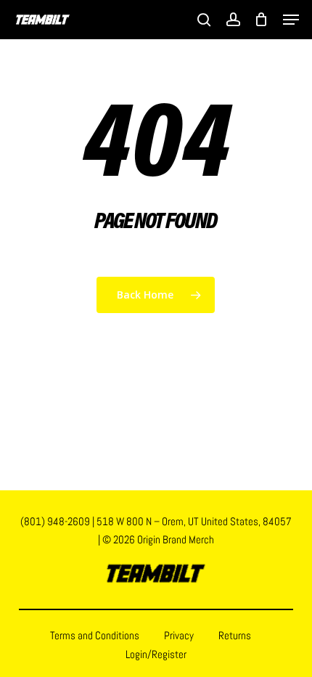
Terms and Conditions (94, 635)
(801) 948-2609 (55, 521)
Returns (234, 635)
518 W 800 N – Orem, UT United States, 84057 (194, 521)
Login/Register (156, 654)
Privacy (179, 635)
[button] (291, 19)
